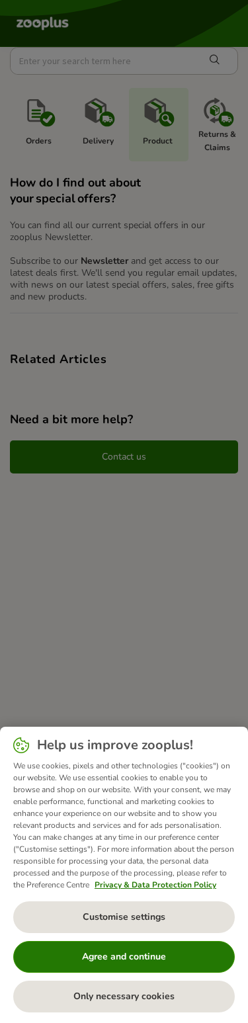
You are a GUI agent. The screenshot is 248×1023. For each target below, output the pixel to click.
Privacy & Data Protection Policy (155, 885)
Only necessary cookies (124, 996)
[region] (124, 875)
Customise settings (124, 917)
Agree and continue (124, 956)
